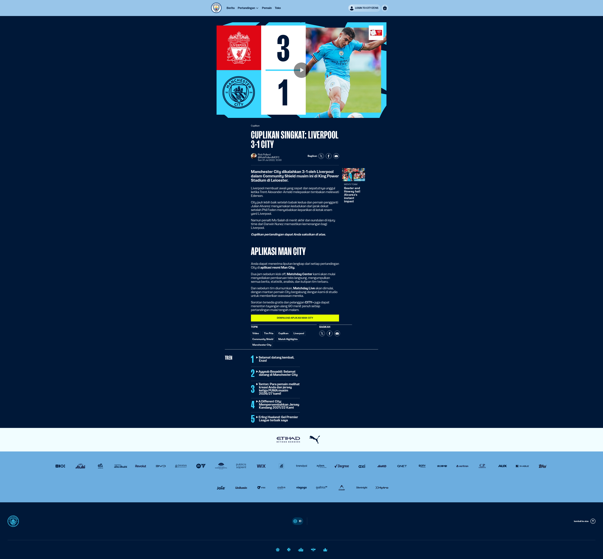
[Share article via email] (336, 156)
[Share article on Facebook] (328, 156)
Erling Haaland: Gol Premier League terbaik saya (278, 419)
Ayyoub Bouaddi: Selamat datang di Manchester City (278, 373)
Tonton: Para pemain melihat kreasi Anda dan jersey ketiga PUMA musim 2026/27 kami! (279, 389)
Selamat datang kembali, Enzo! (276, 359)
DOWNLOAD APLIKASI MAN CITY (295, 318)
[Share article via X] (321, 156)
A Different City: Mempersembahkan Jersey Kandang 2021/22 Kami (279, 404)
